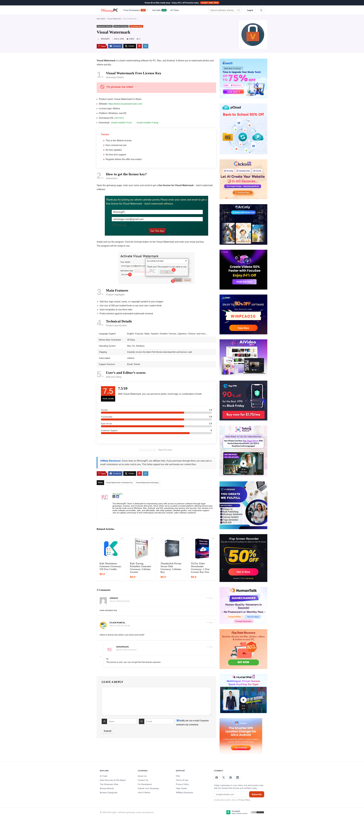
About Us (142, 776)
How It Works (144, 792)
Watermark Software (105, 26)
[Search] (238, 10)
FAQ (178, 776)
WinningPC (101, 19)
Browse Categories (108, 792)
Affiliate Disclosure (184, 792)
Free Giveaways (134, 10)
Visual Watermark (114, 19)
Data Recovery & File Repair (113, 780)
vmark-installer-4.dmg (147, 122)
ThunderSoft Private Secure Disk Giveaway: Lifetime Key (171, 567)
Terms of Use (182, 780)
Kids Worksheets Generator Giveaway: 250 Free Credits (111, 566)
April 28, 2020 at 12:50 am (126, 650)
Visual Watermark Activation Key (119, 483)
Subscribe (257, 794)
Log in (250, 10)
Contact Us (143, 780)
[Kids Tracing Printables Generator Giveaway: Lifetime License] (141, 548)
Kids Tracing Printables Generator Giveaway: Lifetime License (140, 567)
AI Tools (174, 10)
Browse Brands (107, 788)
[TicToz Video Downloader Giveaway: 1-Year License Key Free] (202, 548)
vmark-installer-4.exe (121, 122)
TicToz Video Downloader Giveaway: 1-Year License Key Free (200, 567)
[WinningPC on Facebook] (217, 777)
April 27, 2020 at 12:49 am (120, 626)
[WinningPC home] (109, 10)
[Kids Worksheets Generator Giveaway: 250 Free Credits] (111, 548)
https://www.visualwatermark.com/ (125, 104)
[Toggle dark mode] (261, 10)
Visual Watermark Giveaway (147, 483)
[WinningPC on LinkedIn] (237, 777)
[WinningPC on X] (224, 777)
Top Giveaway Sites (109, 784)
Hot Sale (159, 10)
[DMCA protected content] (257, 812)
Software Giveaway (121, 26)
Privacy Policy (182, 784)
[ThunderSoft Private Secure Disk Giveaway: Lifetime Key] (172, 548)
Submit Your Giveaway (148, 788)
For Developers (145, 784)
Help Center (181, 788)
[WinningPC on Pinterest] (230, 777)
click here (119, 118)
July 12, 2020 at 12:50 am (120, 601)
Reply (210, 598)
